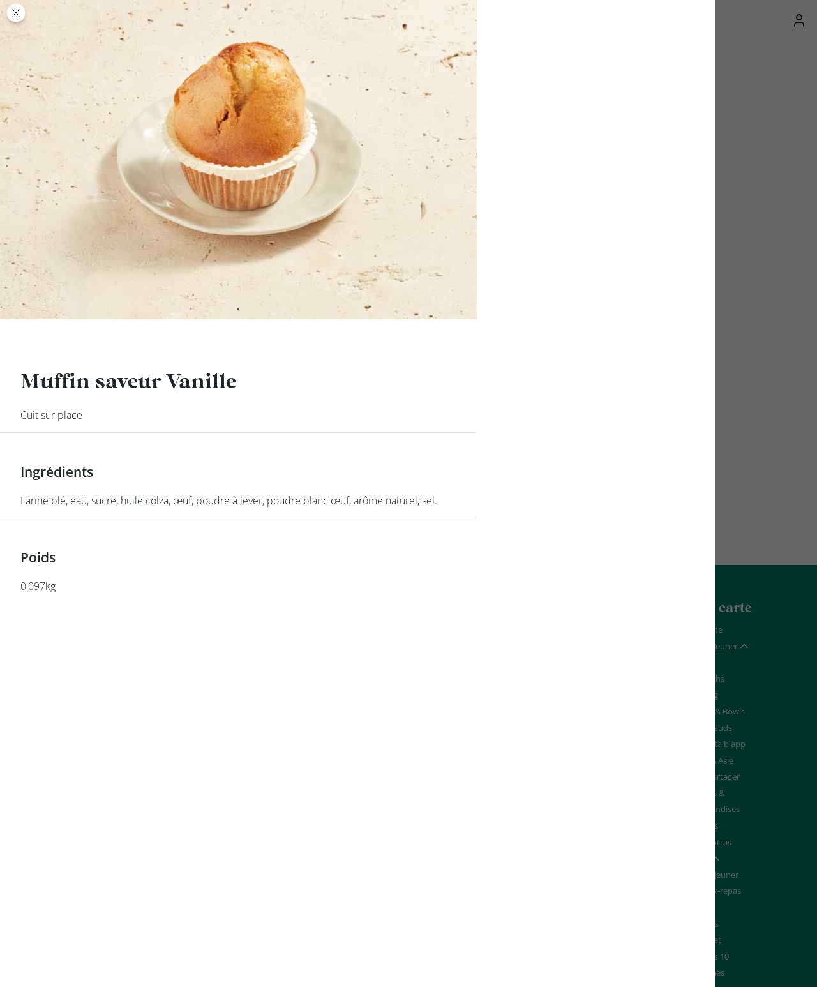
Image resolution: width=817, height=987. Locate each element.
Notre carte (701, 629)
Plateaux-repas (712, 890)
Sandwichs (704, 678)
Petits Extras (707, 842)
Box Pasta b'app (715, 744)
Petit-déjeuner (711, 874)
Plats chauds (708, 728)
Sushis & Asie (708, 760)
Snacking (701, 694)
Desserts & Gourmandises (712, 801)
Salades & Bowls (714, 711)
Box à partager (712, 776)
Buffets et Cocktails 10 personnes (706, 956)
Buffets (698, 907)
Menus (697, 662)
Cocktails (701, 924)
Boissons (701, 825)
